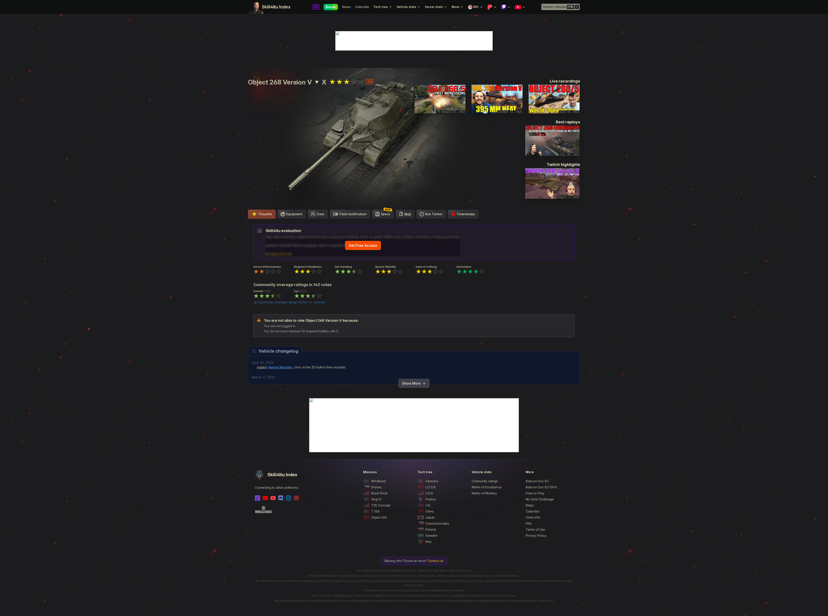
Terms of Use (535, 529)
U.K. (428, 505)
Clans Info (533, 517)
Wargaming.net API (404, 570)
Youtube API (424, 570)
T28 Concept (380, 505)
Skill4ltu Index (276, 7)
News (346, 7)
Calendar (362, 7)
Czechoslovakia (437, 523)
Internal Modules (280, 367)
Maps (530, 505)
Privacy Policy (536, 535)
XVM (451, 570)
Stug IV (376, 499)
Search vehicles (554, 7)
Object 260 (379, 517)
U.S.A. (429, 493)
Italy (428, 541)
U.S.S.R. (430, 487)
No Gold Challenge (540, 499)
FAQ (529, 523)
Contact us (435, 561)
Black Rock (379, 493)
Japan (430, 517)
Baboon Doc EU (537, 481)
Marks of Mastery (484, 493)
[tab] (262, 214)
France (430, 499)
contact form (545, 600)
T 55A (375, 511)
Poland (430, 529)
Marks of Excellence (487, 487)
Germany (431, 481)
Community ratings (485, 481)
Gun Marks (440, 570)
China (429, 511)
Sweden (431, 535)
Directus (466, 570)
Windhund (378, 481)
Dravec (376, 487)
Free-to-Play (535, 493)
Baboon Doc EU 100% (542, 487)
